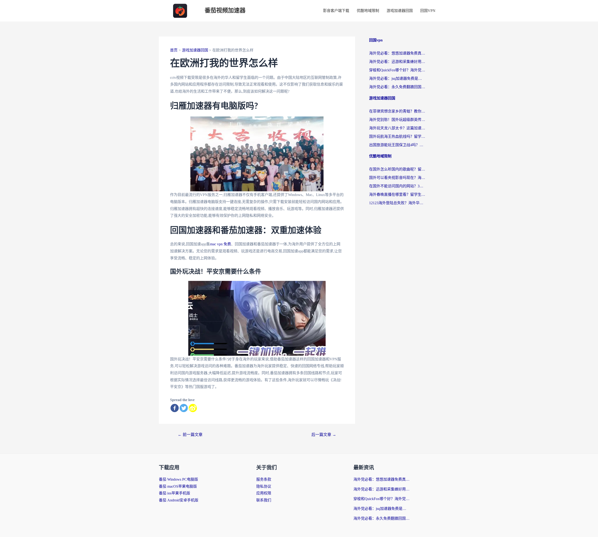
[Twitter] (184, 408)
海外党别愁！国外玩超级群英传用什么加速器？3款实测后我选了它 (397, 120)
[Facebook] (175, 408)
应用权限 (263, 493)
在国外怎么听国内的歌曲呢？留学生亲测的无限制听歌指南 (397, 169)
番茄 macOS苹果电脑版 (178, 486)
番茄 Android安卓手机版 (178, 500)
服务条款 (263, 479)
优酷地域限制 (368, 11)
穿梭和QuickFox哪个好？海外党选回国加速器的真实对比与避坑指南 (397, 70)
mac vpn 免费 (220, 244)
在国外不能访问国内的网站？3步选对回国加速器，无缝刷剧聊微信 (397, 186)
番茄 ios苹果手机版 (174, 493)
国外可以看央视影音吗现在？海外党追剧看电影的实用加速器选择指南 (397, 178)
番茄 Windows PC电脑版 (178, 479)
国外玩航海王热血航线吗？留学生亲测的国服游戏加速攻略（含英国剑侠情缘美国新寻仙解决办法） (397, 136)
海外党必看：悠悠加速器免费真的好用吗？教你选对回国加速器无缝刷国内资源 (397, 53)
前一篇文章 (190, 435)
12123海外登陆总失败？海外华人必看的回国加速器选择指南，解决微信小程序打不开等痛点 (397, 203)
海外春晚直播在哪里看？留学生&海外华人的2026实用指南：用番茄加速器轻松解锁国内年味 (397, 194)
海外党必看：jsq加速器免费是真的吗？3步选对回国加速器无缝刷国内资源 (397, 78)
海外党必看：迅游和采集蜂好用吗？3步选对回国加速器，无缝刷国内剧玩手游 (397, 62)
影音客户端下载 (336, 11)
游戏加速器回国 (400, 11)
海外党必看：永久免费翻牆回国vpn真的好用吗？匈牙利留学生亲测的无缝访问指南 (397, 87)
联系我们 (263, 500)
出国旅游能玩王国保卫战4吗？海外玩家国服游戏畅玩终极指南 (397, 145)
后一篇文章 (323, 435)
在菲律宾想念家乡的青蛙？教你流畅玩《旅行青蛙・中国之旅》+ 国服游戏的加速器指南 (397, 111)
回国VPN (427, 11)
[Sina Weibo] (193, 408)
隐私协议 (263, 486)
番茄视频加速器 (225, 11)
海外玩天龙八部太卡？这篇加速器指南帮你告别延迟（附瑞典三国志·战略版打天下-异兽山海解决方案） (397, 128)
